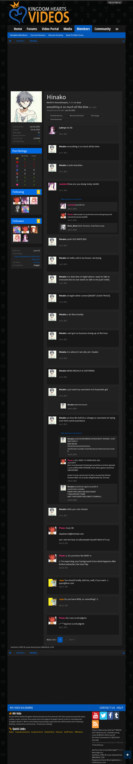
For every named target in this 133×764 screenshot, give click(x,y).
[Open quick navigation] (124, 41)
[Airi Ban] (33, 229)
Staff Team (68, 732)
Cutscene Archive (22, 732)
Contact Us (107, 707)
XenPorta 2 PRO (17, 647)
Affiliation (79, 732)
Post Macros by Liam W (106, 733)
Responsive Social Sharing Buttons (106, 760)
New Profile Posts (75, 35)
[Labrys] (25, 238)
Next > (72, 639)
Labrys (62, 127)
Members (83, 28)
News (11, 732)
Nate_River (72, 226)
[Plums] (17, 200)
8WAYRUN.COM (47, 647)
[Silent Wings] (25, 209)
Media (68, 28)
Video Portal (50, 28)
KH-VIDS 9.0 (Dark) (21, 707)
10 (39, 135)
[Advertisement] (66, 68)
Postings (95, 115)
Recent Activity (77, 115)
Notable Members (19, 35)
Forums (32, 28)
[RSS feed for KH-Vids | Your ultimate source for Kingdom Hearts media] (95, 724)
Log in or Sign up (115, 2)
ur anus (36, 262)
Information (56, 119)
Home (18, 28)
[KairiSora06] (17, 209)
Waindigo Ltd (97, 752)
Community (103, 28)
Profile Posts (56, 115)
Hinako (62, 146)
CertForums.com (99, 762)
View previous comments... (72, 199)
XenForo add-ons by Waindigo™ (105, 750)
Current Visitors (38, 35)
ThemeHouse (97, 745)
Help (120, 707)
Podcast (59, 732)
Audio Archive (37, 732)
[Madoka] (33, 200)
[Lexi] (25, 200)
